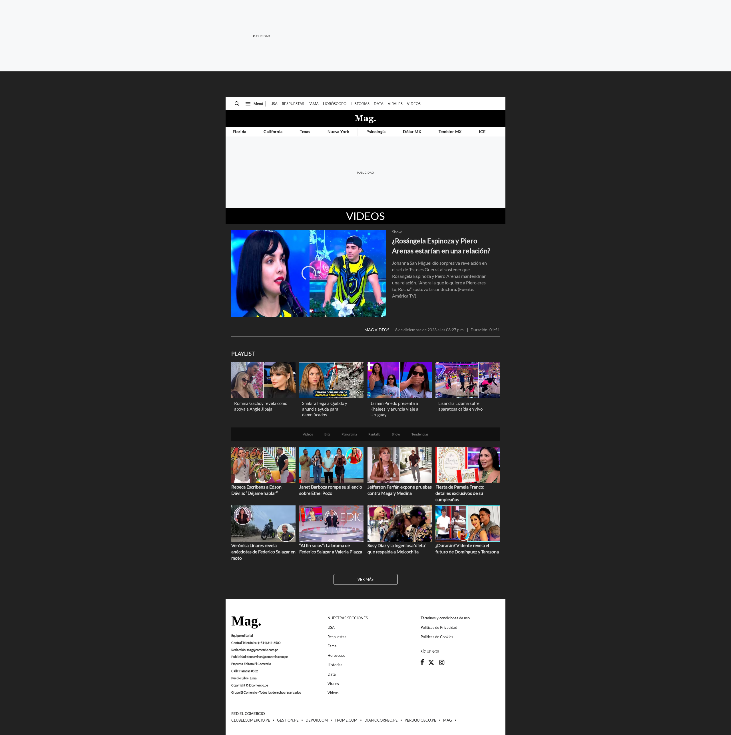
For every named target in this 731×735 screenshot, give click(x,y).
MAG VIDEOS (376, 330)
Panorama (349, 434)
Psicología (375, 131)
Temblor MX (450, 131)
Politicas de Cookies (437, 636)
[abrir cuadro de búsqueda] (237, 103)
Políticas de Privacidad (439, 627)
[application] (308, 273)
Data (378, 103)
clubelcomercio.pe (250, 720)
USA (274, 103)
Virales (395, 103)
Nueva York (338, 131)
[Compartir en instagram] (442, 664)
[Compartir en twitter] (431, 664)
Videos (414, 103)
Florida (239, 131)
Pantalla (374, 434)
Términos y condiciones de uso (445, 618)
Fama (313, 103)
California (273, 131)
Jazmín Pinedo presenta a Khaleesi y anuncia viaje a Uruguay (394, 409)
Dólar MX (412, 131)
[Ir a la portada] (246, 622)
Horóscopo (334, 103)
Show (397, 232)
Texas (305, 131)
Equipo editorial (242, 635)
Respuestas (293, 103)
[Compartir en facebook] (422, 663)
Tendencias (419, 434)
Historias (360, 103)
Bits (327, 434)
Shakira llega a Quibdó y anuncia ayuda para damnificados (324, 409)
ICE (482, 131)
